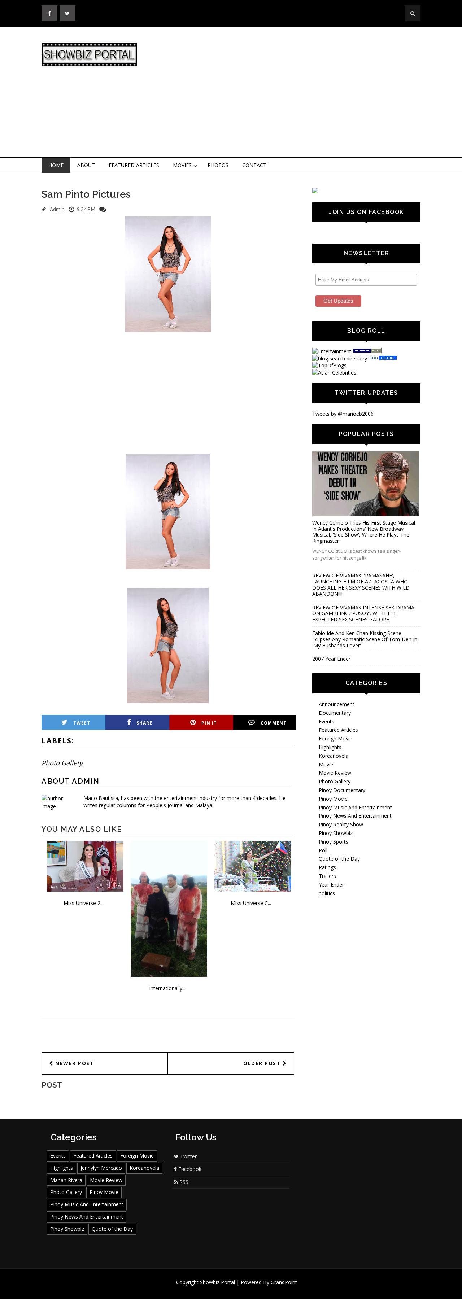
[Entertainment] (331, 351)
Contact (254, 165)
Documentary (335, 712)
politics (327, 893)
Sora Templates (252, 1289)
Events (326, 721)
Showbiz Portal (217, 1282)
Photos (218, 165)
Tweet (81, 723)
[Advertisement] (290, 92)
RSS (183, 1181)
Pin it (209, 723)
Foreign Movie (335, 738)
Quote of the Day (339, 858)
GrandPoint (284, 1282)
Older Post (263, 1063)
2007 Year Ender (331, 658)
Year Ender (331, 884)
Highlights (330, 747)
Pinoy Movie (333, 798)
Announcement (336, 704)
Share (144, 723)
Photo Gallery (62, 762)
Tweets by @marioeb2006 (343, 413)
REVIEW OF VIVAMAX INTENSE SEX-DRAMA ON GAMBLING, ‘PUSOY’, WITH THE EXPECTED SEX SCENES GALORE (363, 613)
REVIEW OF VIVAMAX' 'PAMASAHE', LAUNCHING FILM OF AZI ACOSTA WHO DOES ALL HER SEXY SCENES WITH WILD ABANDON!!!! (361, 584)
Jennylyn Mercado (101, 1167)
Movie (326, 764)
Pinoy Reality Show (341, 824)
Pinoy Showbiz (336, 833)
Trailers (327, 875)
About (86, 165)
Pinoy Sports (333, 841)
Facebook (189, 1168)
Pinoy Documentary (342, 790)
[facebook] (49, 13)
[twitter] (67, 13)
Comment (274, 723)
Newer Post (73, 1063)
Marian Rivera (66, 1180)
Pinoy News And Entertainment (355, 815)
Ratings (327, 867)
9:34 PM (86, 209)
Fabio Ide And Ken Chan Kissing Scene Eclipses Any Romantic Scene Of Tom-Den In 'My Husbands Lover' (364, 639)
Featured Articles (134, 165)
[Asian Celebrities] (334, 372)
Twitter (188, 1156)
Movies (182, 165)
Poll (323, 850)
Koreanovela (333, 755)
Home (56, 165)
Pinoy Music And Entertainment (355, 807)
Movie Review (335, 772)
